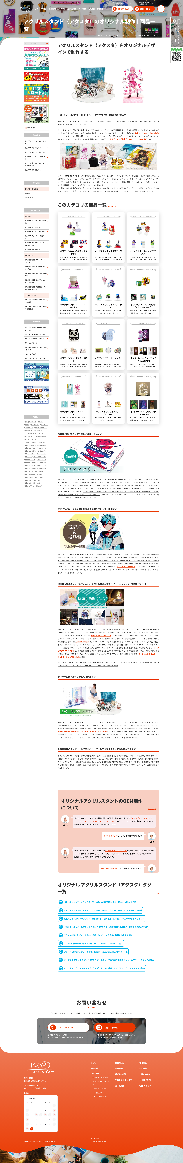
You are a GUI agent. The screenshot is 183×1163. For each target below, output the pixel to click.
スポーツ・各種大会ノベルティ (34, 339)
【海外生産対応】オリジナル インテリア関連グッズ (35, 281)
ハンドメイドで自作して (126, 566)
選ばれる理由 (71, 9)
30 (27, 1129)
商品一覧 (108, 35)
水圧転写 (99, 1093)
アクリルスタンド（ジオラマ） (104, 821)
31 (31, 1129)
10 (31, 1115)
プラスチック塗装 (102, 1096)
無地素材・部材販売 (100, 1077)
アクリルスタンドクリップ (101, 635)
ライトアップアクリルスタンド (140, 818)
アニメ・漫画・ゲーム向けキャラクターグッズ (36, 329)
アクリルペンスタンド (82, 821)
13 (45, 1115)
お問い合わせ (145, 1074)
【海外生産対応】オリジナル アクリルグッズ (35, 267)
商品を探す (52, 9)
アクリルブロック (82, 641)
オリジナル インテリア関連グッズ (35, 152)
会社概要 (92, 9)
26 (40, 1124)
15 (54, 1115)
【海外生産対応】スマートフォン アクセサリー (35, 261)
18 (36, 1119)
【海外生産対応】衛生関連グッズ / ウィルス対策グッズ (35, 288)
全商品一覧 (31, 128)
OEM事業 (95, 1073)
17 (31, 1119)
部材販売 (27, 193)
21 (49, 1119)
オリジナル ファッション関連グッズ (35, 157)
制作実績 (62, 9)
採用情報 (100, 9)
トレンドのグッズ (30, 354)
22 (54, 1119)
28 (49, 1124)
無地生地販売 (29, 197)
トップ (35, 9)
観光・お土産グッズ (31, 343)
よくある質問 (95, 1138)
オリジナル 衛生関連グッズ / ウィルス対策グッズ (35, 164)
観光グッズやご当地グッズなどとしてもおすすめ (128, 139)
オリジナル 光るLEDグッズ (33, 170)
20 (45, 1119)
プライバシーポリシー (98, 1141)
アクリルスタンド (110, 836)
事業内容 (43, 9)
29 (54, 1124)
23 (27, 1124)
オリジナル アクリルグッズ (123, 35)
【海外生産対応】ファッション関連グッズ (36, 274)
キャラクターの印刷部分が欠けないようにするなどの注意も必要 (82, 731)
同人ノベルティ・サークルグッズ (35, 358)
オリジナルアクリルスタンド (116, 850)
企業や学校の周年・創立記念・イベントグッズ (36, 348)
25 (36, 1124)
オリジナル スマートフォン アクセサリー (35, 142)
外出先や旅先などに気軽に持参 (147, 133)
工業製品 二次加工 (99, 1088)
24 (31, 1124)
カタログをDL (145, 1080)
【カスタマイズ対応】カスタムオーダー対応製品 (36, 307)
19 (40, 1119)
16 (27, 1119)
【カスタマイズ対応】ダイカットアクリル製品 (36, 301)
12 (40, 1115)
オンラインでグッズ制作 (100, 1083)
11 (36, 1115)
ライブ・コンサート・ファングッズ (36, 334)
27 (45, 1124)
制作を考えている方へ (124, 1080)
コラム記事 (82, 9)
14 (49, 1115)
